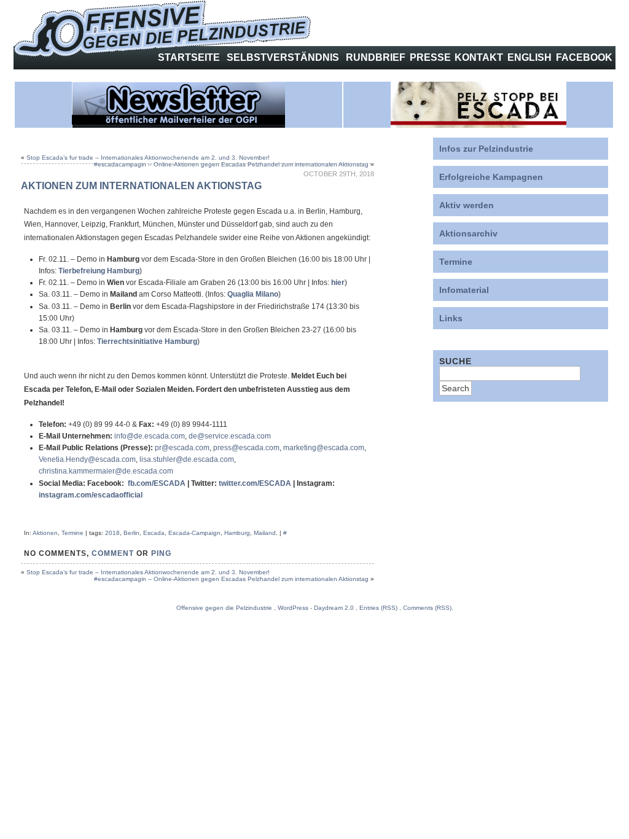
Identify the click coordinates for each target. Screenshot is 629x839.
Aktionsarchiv (468, 233)
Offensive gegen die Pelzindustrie (224, 607)
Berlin (131, 532)
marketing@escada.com (323, 447)
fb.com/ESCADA (157, 483)
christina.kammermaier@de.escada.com (106, 471)
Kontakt (479, 57)
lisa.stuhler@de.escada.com (186, 459)
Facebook (584, 57)
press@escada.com (246, 447)
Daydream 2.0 (334, 607)
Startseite (189, 57)
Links (451, 318)
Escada (154, 532)
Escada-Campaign (194, 532)
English (529, 57)
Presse (430, 57)
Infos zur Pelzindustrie (486, 149)
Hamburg (237, 532)
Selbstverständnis (283, 57)
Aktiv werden (466, 205)
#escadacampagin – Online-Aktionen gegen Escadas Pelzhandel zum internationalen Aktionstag (231, 164)
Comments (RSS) (427, 607)
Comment (113, 553)
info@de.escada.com (149, 436)
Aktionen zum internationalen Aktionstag (141, 186)
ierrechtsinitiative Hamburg (149, 341)
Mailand (265, 532)
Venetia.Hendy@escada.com (87, 459)
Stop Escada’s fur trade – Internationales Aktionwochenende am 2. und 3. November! (148, 157)
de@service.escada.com (230, 436)
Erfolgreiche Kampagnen (491, 177)
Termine (72, 532)
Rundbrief (375, 57)
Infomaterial (464, 290)
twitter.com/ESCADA (255, 483)
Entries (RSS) (378, 607)
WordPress (293, 607)
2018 (112, 532)
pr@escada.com (182, 447)
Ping (161, 553)
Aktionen (45, 532)
